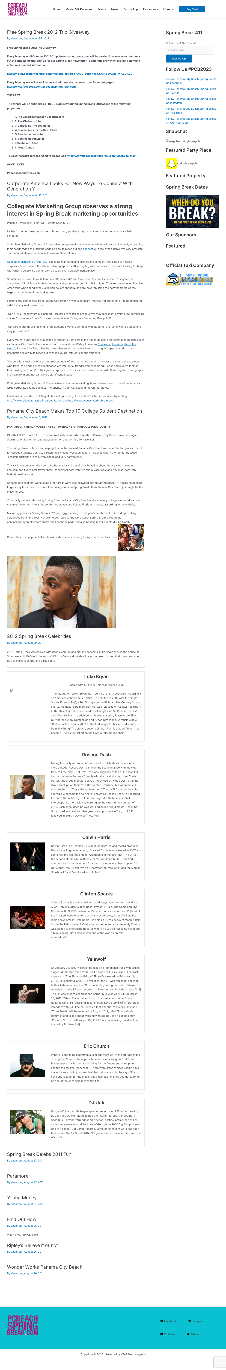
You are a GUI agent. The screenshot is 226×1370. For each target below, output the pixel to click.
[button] (192, 9)
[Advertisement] (192, 419)
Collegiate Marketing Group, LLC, (27, 261)
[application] (171, 9)
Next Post (136, 1337)
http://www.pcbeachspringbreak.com (91, 400)
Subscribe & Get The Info (181, 43)
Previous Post (17, 1337)
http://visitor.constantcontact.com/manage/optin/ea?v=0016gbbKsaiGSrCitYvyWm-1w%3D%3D (70, 73)
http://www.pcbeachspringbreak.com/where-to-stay (101, 155)
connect (88, 249)
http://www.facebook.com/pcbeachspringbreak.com (41, 86)
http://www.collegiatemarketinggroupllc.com (34, 400)
